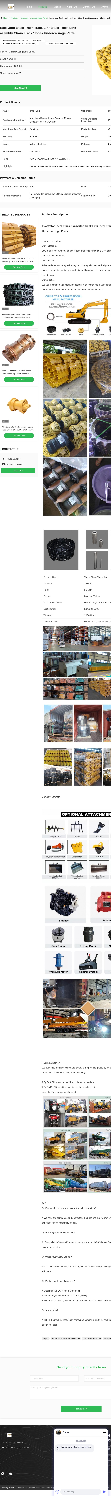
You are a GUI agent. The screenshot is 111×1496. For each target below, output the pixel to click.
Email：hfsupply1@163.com (16, 1447)
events (104, 7)
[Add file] (57, 1492)
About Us (72, 7)
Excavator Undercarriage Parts (34, 18)
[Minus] (104, 1432)
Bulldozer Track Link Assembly (65, 1338)
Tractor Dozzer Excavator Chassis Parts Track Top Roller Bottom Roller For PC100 (17, 374)
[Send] (104, 1492)
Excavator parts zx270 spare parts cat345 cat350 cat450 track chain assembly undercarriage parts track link (19, 317)
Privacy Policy (8, 1487)
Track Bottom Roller (92, 1338)
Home (28, 7)
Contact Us (89, 7)
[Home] (11, 7)
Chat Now (19, 88)
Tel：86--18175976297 (14, 1442)
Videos (57, 7)
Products (43, 7)
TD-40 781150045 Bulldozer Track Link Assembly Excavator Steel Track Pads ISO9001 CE (18, 261)
